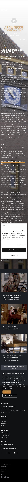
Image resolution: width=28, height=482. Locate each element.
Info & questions (5, 432)
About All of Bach (9, 396)
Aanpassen (13, 255)
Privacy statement (6, 464)
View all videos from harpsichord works (14, 367)
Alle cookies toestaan (14, 250)
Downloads (4, 437)
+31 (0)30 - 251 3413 (7, 408)
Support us (4, 423)
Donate (6, 392)
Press (2, 471)
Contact (3, 425)
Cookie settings (5, 469)
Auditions (3, 421)
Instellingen (20, 245)
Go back (22, 39)
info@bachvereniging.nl (8, 406)
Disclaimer (4, 466)
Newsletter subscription (9, 448)
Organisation (4, 419)
